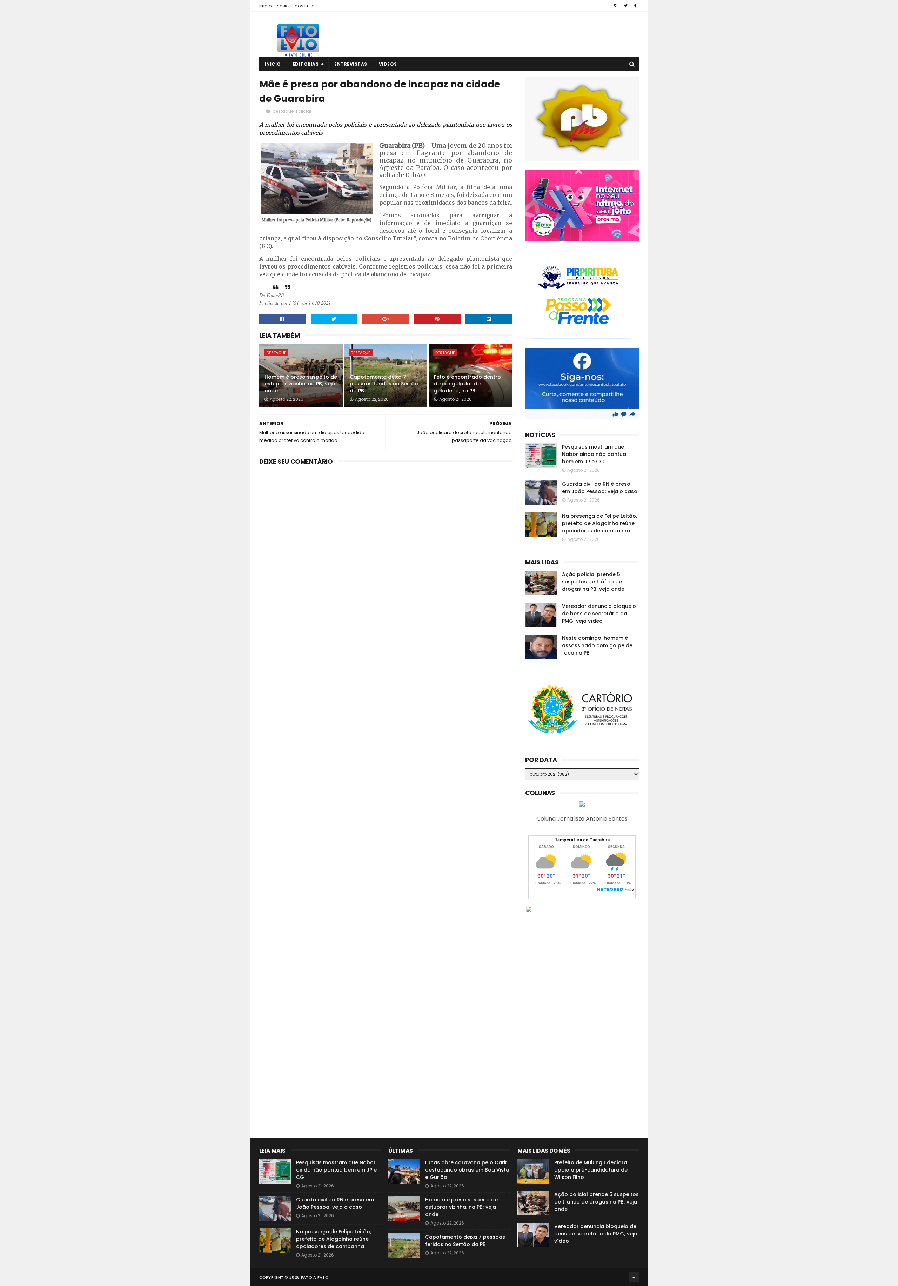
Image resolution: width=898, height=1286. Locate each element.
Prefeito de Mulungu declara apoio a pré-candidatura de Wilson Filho (591, 1170)
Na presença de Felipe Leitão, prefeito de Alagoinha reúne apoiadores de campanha (599, 523)
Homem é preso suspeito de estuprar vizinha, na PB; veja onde (300, 383)
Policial (303, 111)
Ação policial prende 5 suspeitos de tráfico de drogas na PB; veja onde (593, 581)
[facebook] (635, 5)
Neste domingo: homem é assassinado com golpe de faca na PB (597, 645)
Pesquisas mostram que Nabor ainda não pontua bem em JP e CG (594, 454)
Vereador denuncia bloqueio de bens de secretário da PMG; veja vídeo (599, 613)
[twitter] (625, 5)
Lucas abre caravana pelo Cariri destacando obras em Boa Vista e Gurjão (467, 1170)
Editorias (306, 64)
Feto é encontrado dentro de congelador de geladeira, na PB (467, 383)
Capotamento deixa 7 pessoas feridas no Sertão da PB (384, 383)
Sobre (283, 6)
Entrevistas (350, 64)
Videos (388, 64)
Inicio (265, 6)
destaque (283, 111)
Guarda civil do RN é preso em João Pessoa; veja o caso (599, 487)
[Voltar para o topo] (634, 1277)
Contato (305, 6)
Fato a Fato (315, 1277)
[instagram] (615, 5)
